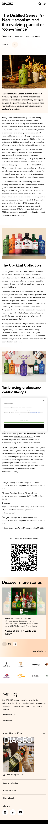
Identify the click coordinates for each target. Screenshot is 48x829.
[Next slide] (15, 644)
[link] (6, 665)
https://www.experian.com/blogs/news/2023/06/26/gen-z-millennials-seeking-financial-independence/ (24, 510)
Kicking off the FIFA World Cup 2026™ (20, 632)
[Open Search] (40, 4)
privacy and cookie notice (35, 412)
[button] (44, 3)
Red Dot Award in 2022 (23, 437)
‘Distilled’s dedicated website (26, 539)
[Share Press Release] (15, 45)
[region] (24, 414)
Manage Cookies (24, 420)
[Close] (43, 400)
